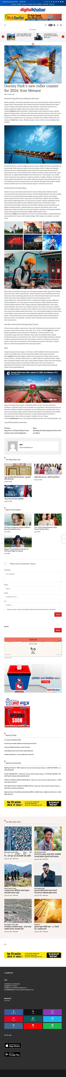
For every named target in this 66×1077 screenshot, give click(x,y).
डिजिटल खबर (15, 858)
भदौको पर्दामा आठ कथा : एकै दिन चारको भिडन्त (46, 477)
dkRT (13, 94)
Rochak (9, 853)
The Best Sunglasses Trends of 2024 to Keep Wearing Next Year (17, 528)
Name (6, 585)
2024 (10, 422)
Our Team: (7, 1000)
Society (13, 853)
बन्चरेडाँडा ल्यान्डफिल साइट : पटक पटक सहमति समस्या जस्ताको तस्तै (51, 35)
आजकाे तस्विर (45, 4)
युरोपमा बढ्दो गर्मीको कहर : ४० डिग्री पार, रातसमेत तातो (46, 927)
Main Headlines (37, 888)
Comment (7, 570)
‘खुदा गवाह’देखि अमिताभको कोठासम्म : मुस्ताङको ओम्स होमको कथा (17, 478)
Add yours (33, 563)
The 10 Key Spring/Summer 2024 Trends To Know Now (45, 528)
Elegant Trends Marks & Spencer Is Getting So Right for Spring (16, 550)
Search (6, 626)
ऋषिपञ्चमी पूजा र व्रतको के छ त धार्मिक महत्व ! (14, 788)
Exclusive (24, 4)
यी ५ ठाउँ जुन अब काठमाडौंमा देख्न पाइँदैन (12, 740)
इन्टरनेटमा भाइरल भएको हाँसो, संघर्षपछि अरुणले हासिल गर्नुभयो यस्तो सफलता (20, 743)
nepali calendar (8, 657)
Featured (30, 4)
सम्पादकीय (19, 4)
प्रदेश (34, 4)
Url (5, 601)
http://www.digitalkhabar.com (26, 447)
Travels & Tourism (12, 888)
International (37, 924)
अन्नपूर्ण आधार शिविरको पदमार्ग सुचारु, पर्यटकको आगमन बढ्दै (17, 747)
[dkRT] (13, 446)
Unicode (14, 4)
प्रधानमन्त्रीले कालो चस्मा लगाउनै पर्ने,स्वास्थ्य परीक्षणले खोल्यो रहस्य (23, 35)
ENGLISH (51, 4)
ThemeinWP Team (16, 1074)
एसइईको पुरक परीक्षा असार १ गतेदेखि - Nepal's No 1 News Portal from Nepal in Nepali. (24, 768)
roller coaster (23, 422)
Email (6, 593)
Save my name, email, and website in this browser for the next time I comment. (31, 609)
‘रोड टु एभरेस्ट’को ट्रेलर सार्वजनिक (14, 499)
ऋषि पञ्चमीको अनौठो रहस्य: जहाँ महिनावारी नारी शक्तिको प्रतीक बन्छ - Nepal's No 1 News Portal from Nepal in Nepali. (31, 786)
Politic (43, 888)
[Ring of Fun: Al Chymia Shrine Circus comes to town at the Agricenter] (2, 539)
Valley (30, 853)
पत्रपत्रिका (39, 4)
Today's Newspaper (17, 853)
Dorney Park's (15, 422)
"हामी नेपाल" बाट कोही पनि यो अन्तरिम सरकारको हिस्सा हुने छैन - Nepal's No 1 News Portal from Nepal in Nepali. (30, 780)
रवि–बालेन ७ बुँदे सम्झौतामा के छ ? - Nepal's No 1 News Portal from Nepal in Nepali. (24, 774)
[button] (3, 36)
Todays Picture (24, 853)
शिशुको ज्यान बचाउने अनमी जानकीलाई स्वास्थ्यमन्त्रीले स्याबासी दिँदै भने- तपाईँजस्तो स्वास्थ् (23, 792)
